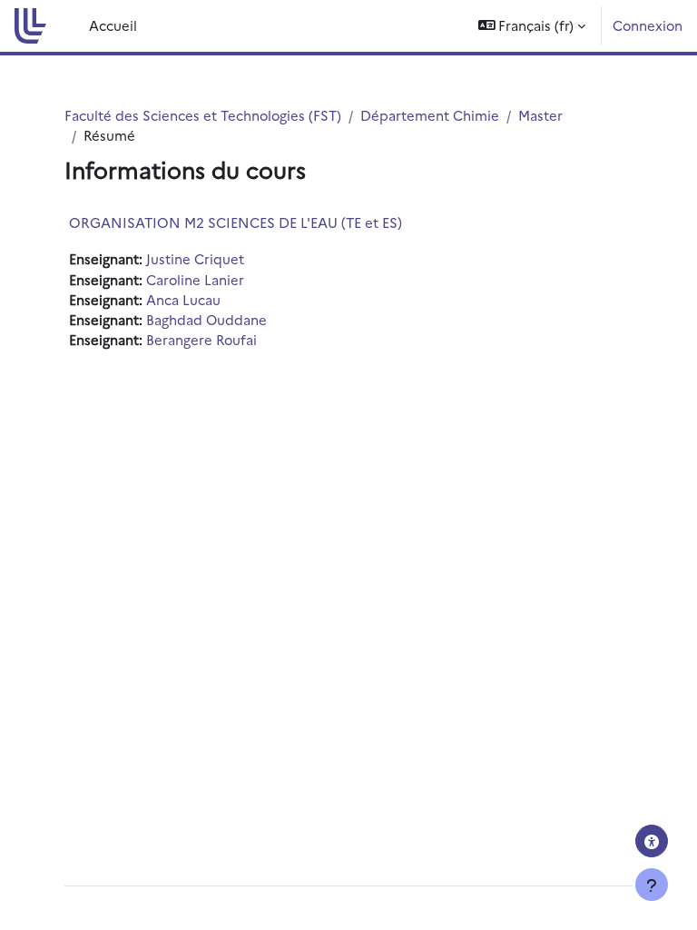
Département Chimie (429, 114)
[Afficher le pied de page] (651, 884)
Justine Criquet (195, 258)
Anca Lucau (183, 299)
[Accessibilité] (651, 841)
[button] (532, 26)
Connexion (647, 25)
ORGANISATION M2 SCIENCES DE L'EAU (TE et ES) (235, 222)
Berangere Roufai (201, 339)
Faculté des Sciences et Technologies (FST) (202, 114)
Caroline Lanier (195, 279)
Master (540, 114)
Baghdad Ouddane (206, 319)
